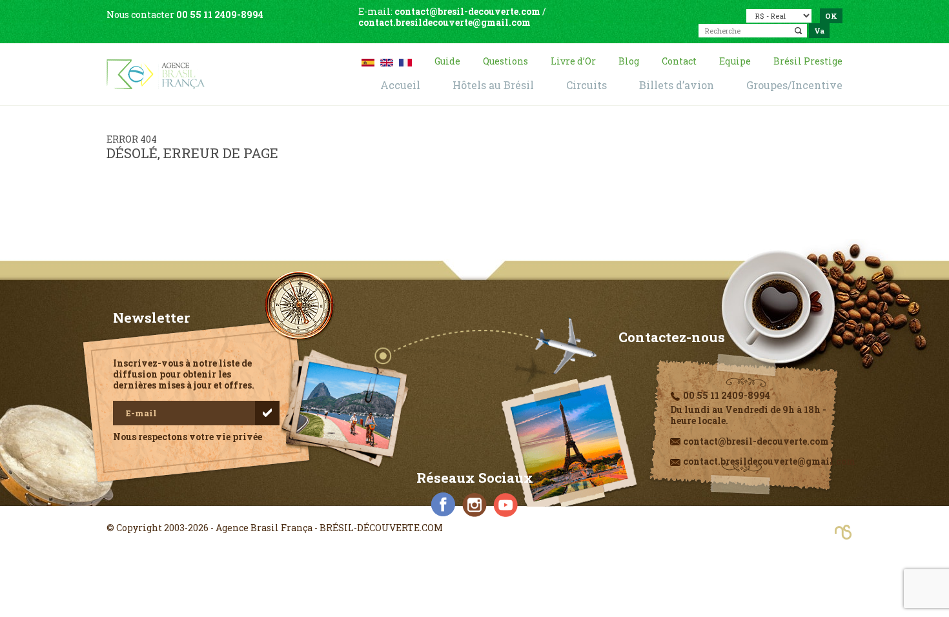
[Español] (368, 61)
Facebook (443, 504)
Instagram (474, 504)
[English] (386, 61)
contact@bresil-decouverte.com (467, 11)
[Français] (405, 61)
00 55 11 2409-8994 (219, 14)
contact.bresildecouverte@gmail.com (444, 22)
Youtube (505, 504)
